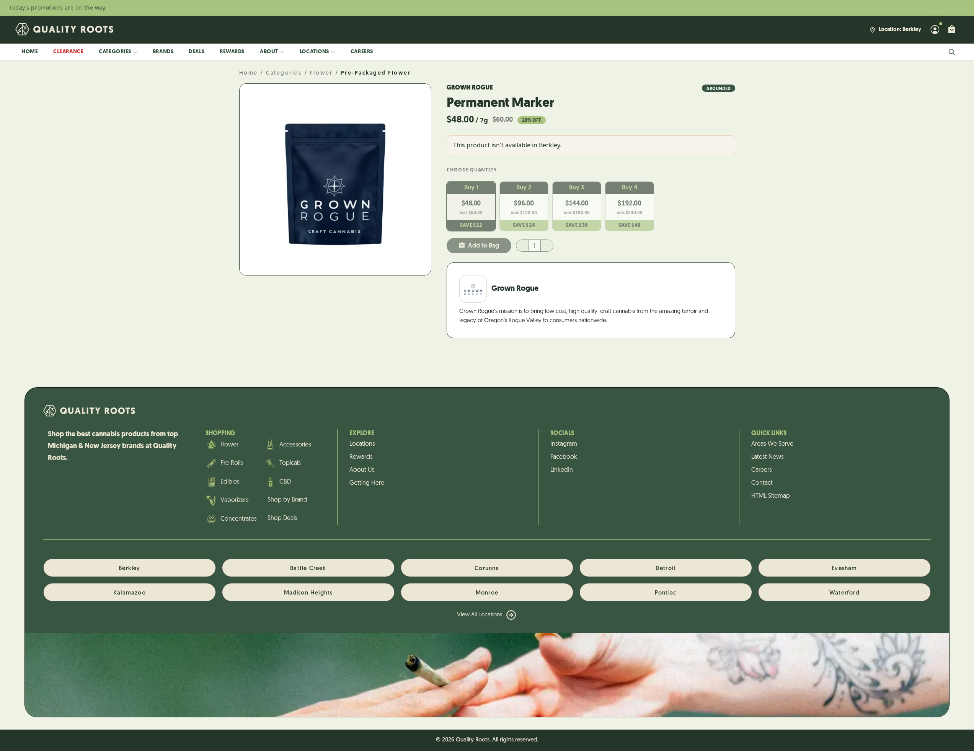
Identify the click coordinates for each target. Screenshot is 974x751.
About (269, 52)
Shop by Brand (287, 500)
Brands (163, 52)
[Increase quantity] (547, 245)
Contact (762, 483)
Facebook (563, 457)
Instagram (563, 444)
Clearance (68, 52)
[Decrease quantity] (522, 245)
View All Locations (479, 615)
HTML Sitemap (770, 496)
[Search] (952, 52)
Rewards (232, 52)
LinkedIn (561, 470)
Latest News (767, 457)
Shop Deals (282, 518)
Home (29, 52)
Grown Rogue (470, 88)
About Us (362, 470)
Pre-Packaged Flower (376, 73)
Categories (115, 52)
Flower (321, 73)
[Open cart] (952, 29)
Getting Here (366, 483)
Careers (362, 52)
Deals (196, 52)
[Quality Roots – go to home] (64, 29)
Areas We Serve (772, 444)
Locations (314, 52)
